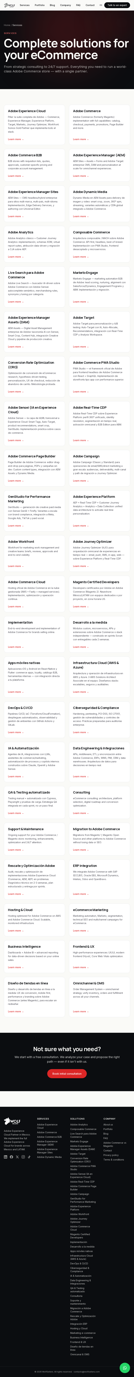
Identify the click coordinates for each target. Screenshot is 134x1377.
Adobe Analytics (79, 1124)
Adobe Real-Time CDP (82, 1181)
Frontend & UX (78, 1342)
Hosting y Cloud (78, 1328)
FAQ (78, 5)
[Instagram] (23, 1157)
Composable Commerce (83, 1129)
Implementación (78, 1242)
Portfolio (40, 5)
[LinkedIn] (5, 1157)
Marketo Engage (79, 1141)
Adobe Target (77, 1153)
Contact (90, 5)
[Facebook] (11, 1157)
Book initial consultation (67, 1073)
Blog (52, 5)
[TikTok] (29, 1157)
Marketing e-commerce (83, 1333)
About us (108, 1124)
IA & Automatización (80, 1275)
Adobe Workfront (79, 1214)
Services (25, 5)
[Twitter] (17, 1157)
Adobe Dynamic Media (49, 1157)
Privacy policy (111, 1155)
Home (7, 25)
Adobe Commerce (47, 1132)
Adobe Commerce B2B (49, 1136)
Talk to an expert (117, 5)
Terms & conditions (113, 1159)
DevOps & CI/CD (79, 1263)
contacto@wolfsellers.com (87, 1372)
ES (101, 5)
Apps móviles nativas (81, 1251)
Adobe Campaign (79, 1194)
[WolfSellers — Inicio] (9, 5)
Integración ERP (78, 1323)
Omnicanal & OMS (79, 1354)
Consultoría (76, 1296)
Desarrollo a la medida (82, 1246)
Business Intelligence (81, 1337)
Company (65, 5)
